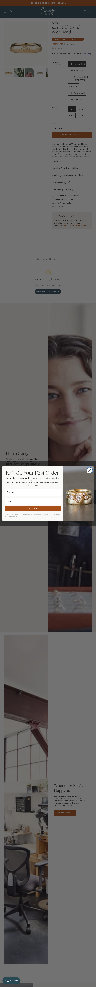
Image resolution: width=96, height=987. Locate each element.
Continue (33, 509)
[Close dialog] (90, 470)
